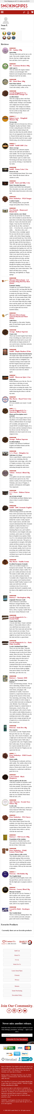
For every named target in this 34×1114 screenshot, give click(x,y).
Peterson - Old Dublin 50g (18, 874)
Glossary (17, 975)
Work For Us (17, 964)
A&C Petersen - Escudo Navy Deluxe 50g (19, 802)
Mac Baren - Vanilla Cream (19, 561)
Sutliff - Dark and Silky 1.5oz (19, 183)
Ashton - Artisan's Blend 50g (19, 473)
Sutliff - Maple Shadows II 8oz (20, 351)
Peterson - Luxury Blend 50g (19, 889)
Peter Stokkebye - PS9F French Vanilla (20, 756)
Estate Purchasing (17, 990)
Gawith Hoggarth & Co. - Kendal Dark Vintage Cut (18, 93)
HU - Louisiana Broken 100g (19, 66)
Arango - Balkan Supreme (18, 332)
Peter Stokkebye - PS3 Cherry (20, 817)
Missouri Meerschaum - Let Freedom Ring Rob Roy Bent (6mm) (19, 281)
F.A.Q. (17, 960)
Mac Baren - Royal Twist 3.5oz (20, 399)
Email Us (4, 943)
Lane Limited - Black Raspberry (16, 777)
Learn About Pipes (17, 971)
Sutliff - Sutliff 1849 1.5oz (18, 145)
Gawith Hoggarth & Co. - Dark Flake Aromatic (20, 643)
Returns (17, 986)
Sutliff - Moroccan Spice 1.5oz (20, 377)
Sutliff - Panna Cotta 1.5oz (18, 169)
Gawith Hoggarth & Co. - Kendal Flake (18, 618)
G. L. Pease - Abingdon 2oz (19, 453)
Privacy (17, 980)
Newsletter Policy (17, 995)
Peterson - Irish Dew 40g (18, 727)
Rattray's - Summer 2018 (18, 678)
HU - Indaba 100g (15, 50)
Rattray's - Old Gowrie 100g (19, 837)
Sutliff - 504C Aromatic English (20, 507)
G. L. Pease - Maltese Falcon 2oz (19, 493)
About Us (17, 955)
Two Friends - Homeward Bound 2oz (18, 211)
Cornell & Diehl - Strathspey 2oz (19, 910)
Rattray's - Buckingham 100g (19, 597)
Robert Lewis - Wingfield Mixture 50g (18, 119)
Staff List (17, 951)
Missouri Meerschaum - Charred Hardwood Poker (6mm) (18, 316)
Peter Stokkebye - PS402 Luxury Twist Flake (18, 851)
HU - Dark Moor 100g (17, 81)
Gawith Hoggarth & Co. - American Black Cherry (18, 411)
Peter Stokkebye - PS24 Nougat (20, 198)
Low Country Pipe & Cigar (25, 1081)
